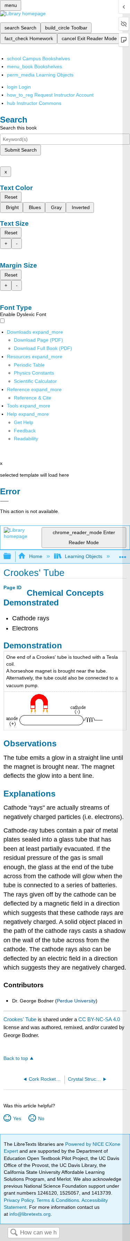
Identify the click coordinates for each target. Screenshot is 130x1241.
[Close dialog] (4, 501)
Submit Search (21, 150)
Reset (11, 197)
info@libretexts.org (29, 1214)
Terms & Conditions (57, 1200)
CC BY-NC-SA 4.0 (99, 1019)
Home (35, 556)
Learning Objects (83, 556)
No (41, 1118)
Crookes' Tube (19, 1019)
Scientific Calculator (35, 381)
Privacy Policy (19, 1200)
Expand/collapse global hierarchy (11, 556)
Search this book (18, 128)
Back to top (15, 1058)
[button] (25, 430)
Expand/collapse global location (123, 554)
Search (14, 1232)
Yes (17, 1118)
